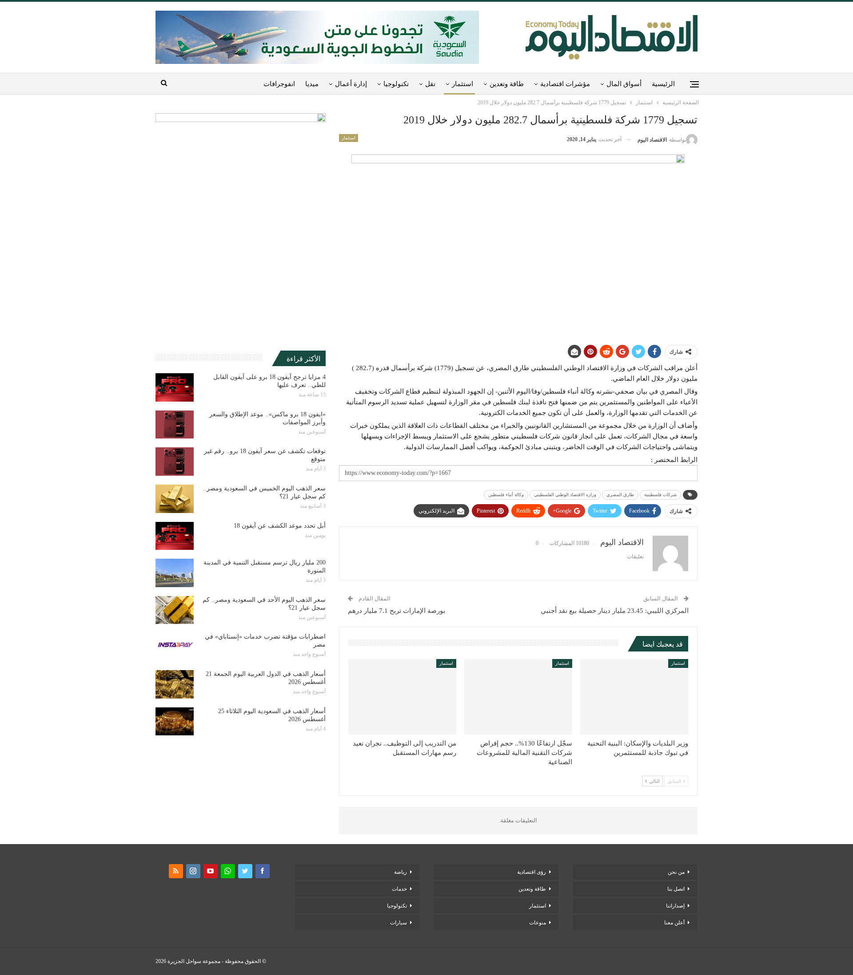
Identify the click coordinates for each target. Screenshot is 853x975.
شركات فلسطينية (660, 494)
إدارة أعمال (351, 83)
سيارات (398, 923)
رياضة (400, 872)
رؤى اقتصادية (531, 872)
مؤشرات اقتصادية (565, 83)
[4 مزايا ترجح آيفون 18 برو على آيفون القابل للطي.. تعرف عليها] (174, 387)
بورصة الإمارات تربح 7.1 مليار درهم (396, 610)
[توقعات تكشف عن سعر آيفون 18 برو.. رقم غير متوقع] (174, 461)
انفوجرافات (279, 83)
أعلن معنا (674, 923)
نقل (430, 83)
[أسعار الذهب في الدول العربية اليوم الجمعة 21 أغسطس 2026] (174, 684)
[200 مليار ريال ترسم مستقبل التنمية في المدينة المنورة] (174, 573)
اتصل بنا (676, 889)
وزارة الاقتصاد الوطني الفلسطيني (565, 494)
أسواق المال (624, 83)
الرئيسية (663, 83)
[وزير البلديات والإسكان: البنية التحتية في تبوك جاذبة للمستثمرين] (634, 696)
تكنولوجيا (396, 83)
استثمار (462, 83)
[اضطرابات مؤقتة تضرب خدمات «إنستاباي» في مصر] (174, 647)
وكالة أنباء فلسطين (506, 494)
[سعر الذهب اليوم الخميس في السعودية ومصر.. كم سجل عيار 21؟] (174, 499)
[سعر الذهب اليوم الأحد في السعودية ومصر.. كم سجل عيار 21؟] (174, 610)
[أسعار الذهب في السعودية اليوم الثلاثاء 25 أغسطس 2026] (174, 721)
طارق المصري (620, 494)
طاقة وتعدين (507, 83)
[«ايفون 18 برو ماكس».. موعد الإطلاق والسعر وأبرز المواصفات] (174, 425)
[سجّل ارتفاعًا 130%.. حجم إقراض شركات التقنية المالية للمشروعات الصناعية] (518, 696)
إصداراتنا (675, 906)
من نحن (676, 872)
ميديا (312, 83)
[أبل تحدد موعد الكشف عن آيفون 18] (174, 536)
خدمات (399, 889)
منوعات (537, 923)
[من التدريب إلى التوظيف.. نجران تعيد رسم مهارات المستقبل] (402, 696)
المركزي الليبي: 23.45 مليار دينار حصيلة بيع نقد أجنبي (615, 610)
